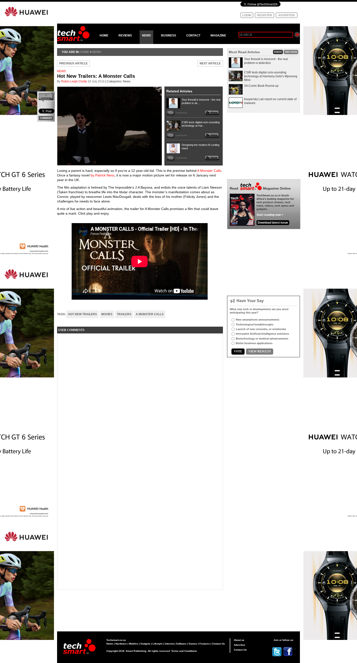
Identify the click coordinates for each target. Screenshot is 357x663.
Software (181, 643)
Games (193, 643)
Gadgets (145, 643)
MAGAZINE (218, 35)
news (96, 52)
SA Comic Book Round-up (261, 85)
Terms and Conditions (184, 651)
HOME (104, 35)
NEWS (146, 35)
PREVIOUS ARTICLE (73, 63)
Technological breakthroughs (254, 324)
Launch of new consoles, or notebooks (261, 329)
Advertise (239, 645)
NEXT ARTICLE (210, 63)
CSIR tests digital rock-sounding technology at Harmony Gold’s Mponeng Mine (270, 76)
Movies (106, 314)
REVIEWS (125, 35)
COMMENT (46, 118)
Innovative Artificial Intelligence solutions (262, 333)
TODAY (278, 52)
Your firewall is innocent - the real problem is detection (266, 61)
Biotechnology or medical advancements (262, 338)
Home (109, 643)
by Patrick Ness (102, 175)
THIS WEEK (291, 52)
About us (239, 640)
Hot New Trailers (82, 314)
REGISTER (264, 15)
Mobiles (133, 643)
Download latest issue (273, 222)
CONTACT (193, 35)
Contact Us (218, 643)
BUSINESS (168, 35)
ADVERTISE (286, 15)
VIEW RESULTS (259, 351)
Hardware (121, 643)
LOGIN (246, 15)
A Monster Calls (209, 171)
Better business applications (254, 343)
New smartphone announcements (257, 319)
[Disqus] (140, 398)
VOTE (238, 351)
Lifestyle (158, 643)
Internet (169, 643)
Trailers (124, 314)
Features (204, 643)
